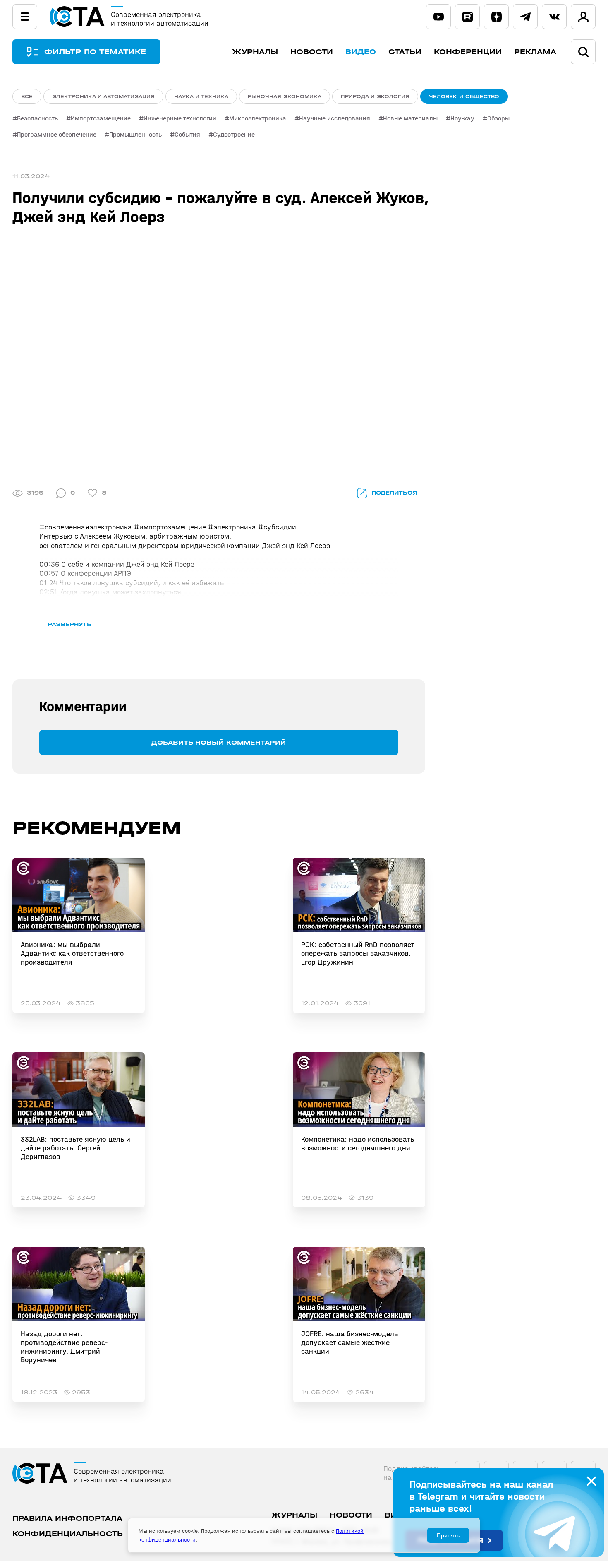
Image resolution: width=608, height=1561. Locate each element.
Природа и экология (375, 96)
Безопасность (37, 118)
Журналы (255, 52)
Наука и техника (201, 96)
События (187, 134)
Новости (311, 52)
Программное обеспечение (56, 134)
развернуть (69, 624)
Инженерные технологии (180, 118)
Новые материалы (410, 118)
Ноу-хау (462, 118)
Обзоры (498, 118)
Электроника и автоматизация (103, 96)
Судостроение (234, 134)
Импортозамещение (101, 118)
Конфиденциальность (67, 1534)
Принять (448, 1535)
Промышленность (135, 134)
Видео (360, 52)
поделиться (394, 492)
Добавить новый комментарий (218, 742)
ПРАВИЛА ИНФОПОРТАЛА (67, 1518)
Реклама (535, 52)
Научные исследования (334, 118)
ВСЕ (27, 96)
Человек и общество (464, 96)
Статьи (404, 52)
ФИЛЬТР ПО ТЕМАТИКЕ (95, 52)
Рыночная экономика (284, 96)
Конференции (468, 52)
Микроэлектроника (257, 118)
